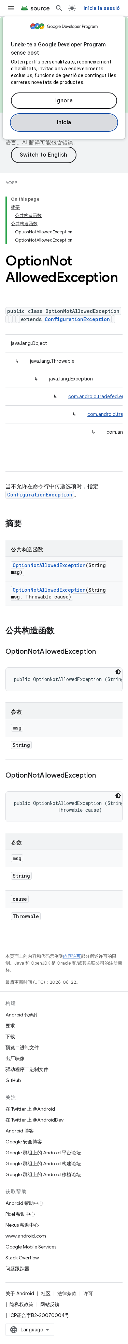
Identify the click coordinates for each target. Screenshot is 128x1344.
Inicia (64, 122)
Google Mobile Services (30, 1247)
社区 (46, 1293)
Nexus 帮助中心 (22, 1225)
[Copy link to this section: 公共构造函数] (61, 631)
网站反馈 (49, 1304)
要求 (10, 1026)
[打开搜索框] (59, 8)
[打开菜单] (11, 8)
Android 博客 (19, 1131)
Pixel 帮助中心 (20, 1214)
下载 (10, 1037)
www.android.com (25, 1236)
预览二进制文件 (22, 1047)
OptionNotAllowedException (49, 565)
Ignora (64, 100)
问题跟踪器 (17, 1269)
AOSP (11, 183)
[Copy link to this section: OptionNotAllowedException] (103, 652)
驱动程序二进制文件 (26, 1069)
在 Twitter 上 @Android (30, 1109)
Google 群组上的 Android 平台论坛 (43, 1153)
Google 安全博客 (23, 1142)
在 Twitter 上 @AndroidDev (34, 1120)
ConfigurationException (77, 319)
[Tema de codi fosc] (118, 672)
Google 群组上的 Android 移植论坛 (43, 1174)
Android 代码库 (22, 1015)
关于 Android (19, 1293)
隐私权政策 (21, 1304)
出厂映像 (15, 1058)
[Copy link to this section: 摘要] (28, 524)
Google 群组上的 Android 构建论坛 (43, 1163)
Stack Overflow (22, 1258)
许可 (88, 1293)
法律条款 (66, 1293)
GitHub (13, 1080)
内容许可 (72, 956)
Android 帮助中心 (24, 1203)
